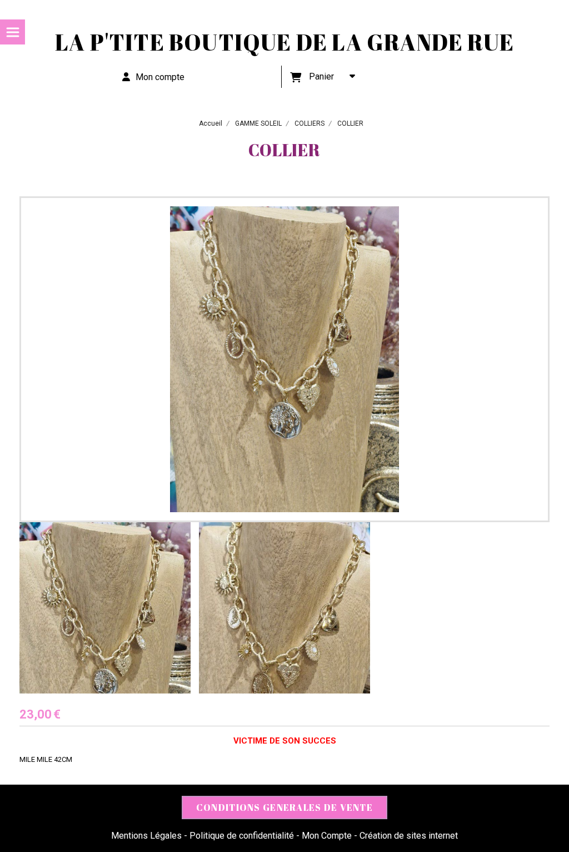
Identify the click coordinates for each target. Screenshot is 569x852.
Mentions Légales (146, 835)
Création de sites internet (409, 835)
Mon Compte (327, 835)
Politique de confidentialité (241, 835)
